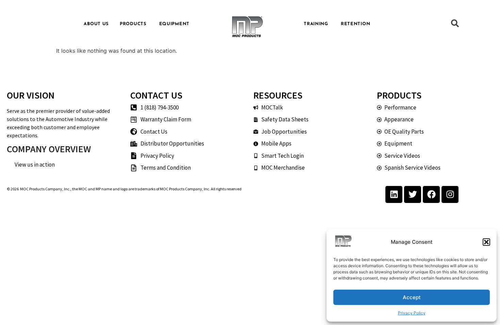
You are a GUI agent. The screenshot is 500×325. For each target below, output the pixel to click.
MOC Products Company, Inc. (45, 188)
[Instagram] (450, 194)
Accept (412, 297)
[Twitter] (412, 194)
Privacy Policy (412, 312)
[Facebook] (431, 194)
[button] (486, 242)
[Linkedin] (393, 194)
